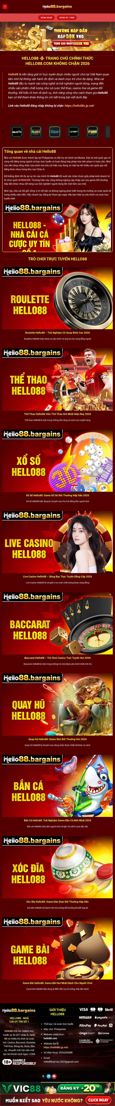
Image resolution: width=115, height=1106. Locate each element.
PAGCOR (25, 180)
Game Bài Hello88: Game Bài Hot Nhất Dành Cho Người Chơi (57, 983)
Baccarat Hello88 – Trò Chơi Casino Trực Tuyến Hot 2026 (57, 658)
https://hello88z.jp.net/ (79, 105)
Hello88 (16, 157)
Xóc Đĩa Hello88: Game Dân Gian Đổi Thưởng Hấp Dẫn (57, 901)
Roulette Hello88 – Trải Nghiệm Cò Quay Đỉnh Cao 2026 (57, 332)
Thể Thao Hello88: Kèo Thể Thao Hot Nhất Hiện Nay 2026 (57, 414)
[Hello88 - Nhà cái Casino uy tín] (57, 6)
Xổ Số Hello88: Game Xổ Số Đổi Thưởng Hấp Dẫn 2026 (57, 495)
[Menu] (5, 6)
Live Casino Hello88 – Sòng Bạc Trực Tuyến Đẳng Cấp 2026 (57, 576)
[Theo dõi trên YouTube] (54, 1076)
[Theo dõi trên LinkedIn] (48, 1076)
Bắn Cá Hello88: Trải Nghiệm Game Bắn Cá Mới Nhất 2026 (57, 820)
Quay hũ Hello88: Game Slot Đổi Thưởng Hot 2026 (57, 739)
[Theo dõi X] (43, 1076)
